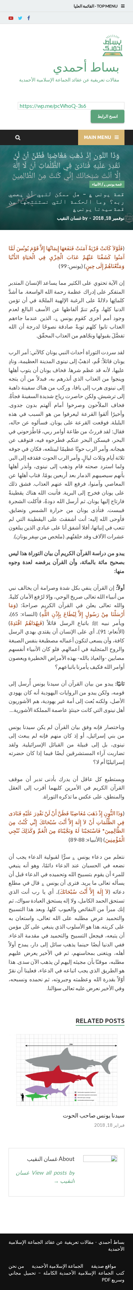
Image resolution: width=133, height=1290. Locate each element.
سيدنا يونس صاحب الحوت (93, 1115)
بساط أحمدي (86, 67)
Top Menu (107, 6)
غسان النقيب (69, 218)
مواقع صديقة (103, 1266)
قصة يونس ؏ (113, 184)
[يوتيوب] (11, 18)
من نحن (16, 1266)
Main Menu (97, 137)
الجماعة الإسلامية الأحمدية (57, 1266)
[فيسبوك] (29, 18)
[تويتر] (20, 18)
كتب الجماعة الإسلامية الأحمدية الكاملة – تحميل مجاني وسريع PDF (66, 1276)
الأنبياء (96, 184)
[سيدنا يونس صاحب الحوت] (66, 1107)
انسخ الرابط (108, 116)
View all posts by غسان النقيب (45, 1176)
